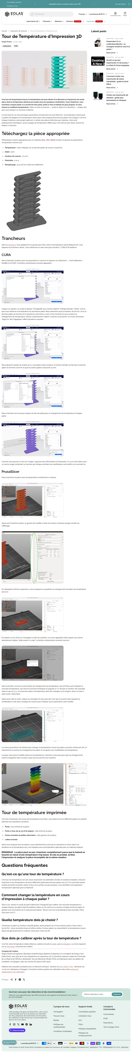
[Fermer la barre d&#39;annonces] (129, 4)
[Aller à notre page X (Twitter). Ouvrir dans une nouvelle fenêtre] (18, 1024)
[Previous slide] (35, 4)
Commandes (108, 1014)
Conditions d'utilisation (62, 1031)
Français (82, 14)
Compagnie (58, 1012)
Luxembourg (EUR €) (97, 14)
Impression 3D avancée (18, 31)
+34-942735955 (120, 4)
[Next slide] (94, 4)
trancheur (12, 245)
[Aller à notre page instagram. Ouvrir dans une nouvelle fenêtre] (14, 1024)
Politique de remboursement (85, 1034)
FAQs (80, 1024)
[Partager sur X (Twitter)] (24, 979)
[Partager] (11, 979)
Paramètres (108, 1023)
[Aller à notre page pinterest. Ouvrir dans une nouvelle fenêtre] (26, 1024)
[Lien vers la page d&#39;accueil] (18, 1006)
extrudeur (11, 946)
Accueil (4, 31)
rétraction (67, 944)
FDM (16, 46)
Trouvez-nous (58, 1016)
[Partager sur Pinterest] (20, 979)
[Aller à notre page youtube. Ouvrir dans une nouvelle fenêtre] (22, 1024)
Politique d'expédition (87, 1029)
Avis (80, 1020)
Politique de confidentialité (59, 1025)
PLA (43, 140)
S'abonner (117, 994)
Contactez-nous (12, 6)
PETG (53, 140)
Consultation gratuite (14, 2)
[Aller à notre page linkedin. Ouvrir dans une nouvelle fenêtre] (30, 1024)
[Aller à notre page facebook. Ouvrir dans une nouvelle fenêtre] (10, 1024)
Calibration (7, 46)
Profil (105, 1018)
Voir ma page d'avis (111, 1027)
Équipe (56, 1020)
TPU (48, 140)
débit (54, 944)
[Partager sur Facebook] (15, 979)
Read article (110, 53)
